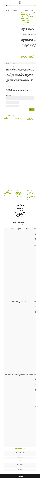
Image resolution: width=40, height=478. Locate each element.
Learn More (24, 51)
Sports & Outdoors (23, 58)
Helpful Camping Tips (20, 452)
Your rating (8, 95)
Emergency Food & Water (24, 56)
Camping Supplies (32, 55)
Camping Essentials (20, 455)
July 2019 (20, 469)
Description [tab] (7, 63)
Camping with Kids (20, 457)
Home (5, 10)
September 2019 (20, 464)
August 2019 (20, 467)
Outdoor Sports (31, 57)
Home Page (8, 10)
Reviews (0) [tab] (13, 63)
